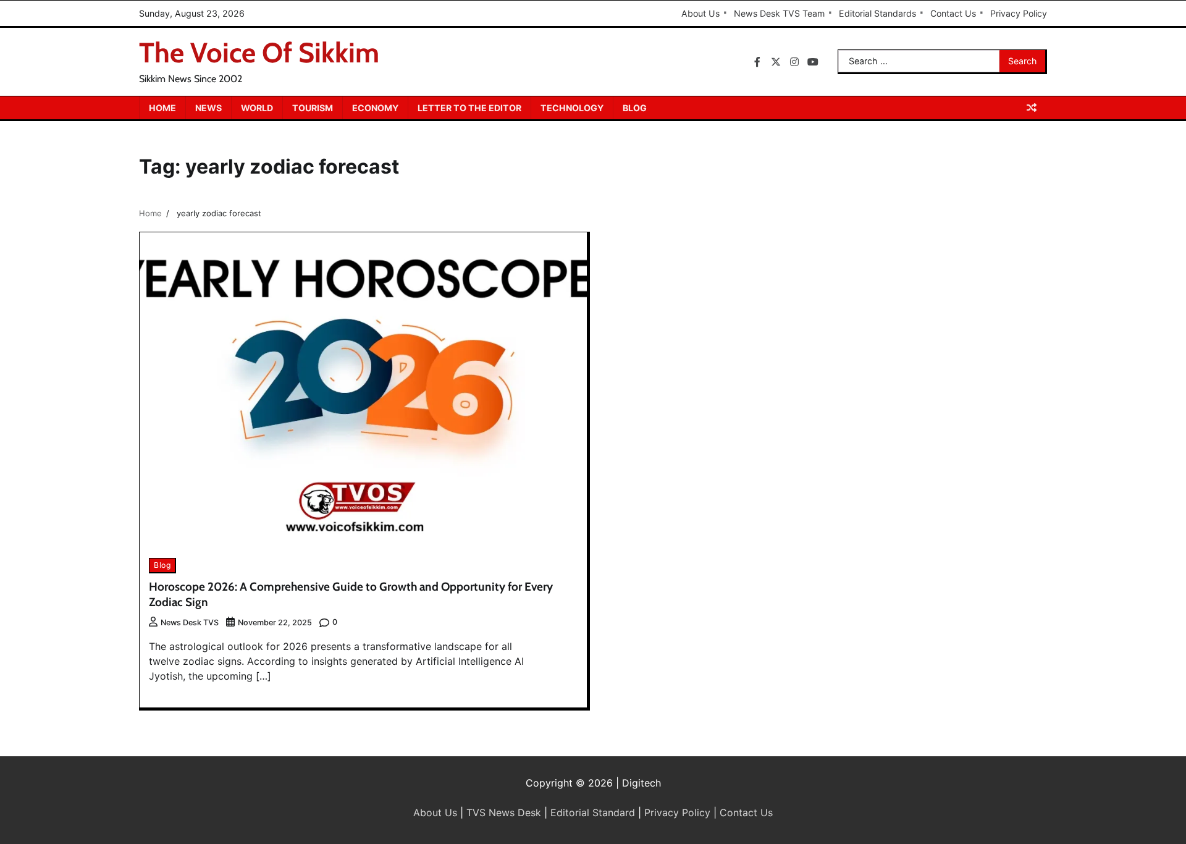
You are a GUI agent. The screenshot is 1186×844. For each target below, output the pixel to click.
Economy (375, 108)
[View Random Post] (1031, 107)
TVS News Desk (503, 812)
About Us (700, 13)
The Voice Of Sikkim (259, 52)
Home (162, 108)
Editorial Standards (877, 13)
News (208, 108)
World (257, 108)
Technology (572, 108)
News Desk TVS (190, 622)
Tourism (312, 108)
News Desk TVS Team (779, 13)
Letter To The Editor (469, 108)
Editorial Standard (592, 812)
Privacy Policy (1018, 13)
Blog (635, 108)
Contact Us (953, 13)
